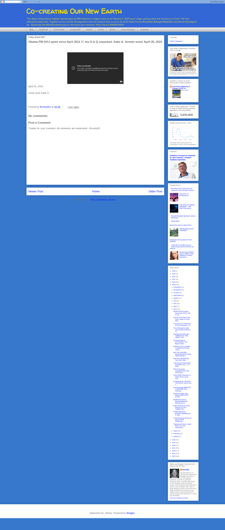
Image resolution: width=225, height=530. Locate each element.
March (176, 431)
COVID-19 (43, 30)
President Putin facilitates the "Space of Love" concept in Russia (182, 189)
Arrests (89, 30)
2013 (174, 453)
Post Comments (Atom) (102, 199)
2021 (174, 279)
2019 (174, 285)
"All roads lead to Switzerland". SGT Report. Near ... (180, 342)
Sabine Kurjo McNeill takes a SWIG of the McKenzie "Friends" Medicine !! (186, 254)
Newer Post (35, 191)
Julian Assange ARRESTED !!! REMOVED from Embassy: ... (182, 389)
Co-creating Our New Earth (74, 11)
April (175, 309)
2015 (174, 448)
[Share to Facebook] (75, 107)
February (177, 433)
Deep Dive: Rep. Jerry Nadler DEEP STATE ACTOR (180, 395)
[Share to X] (73, 107)
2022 (174, 276)
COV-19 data (58, 30)
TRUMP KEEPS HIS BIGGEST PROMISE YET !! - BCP (182, 413)
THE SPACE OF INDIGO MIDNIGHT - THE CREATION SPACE (187, 206)
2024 (174, 271)
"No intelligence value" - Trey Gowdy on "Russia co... (181, 329)
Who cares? (185, 90)
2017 (173, 442)
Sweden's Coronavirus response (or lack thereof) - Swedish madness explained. (182, 157)
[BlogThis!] (71, 107)
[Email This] (69, 107)
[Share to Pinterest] (78, 107)
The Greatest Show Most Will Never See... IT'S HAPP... (182, 364)
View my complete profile (179, 498)
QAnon (112, 30)
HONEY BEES (175, 221)
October (177, 293)
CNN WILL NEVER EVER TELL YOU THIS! (181, 359)
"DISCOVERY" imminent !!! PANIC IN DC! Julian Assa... (182, 376)
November (177, 290)
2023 (174, 274)
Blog (31, 30)
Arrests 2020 (75, 30)
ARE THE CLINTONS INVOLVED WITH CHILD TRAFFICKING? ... (182, 354)
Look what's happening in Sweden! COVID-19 (181, 87)
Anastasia (145, 30)
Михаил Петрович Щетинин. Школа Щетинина (183, 216)
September (178, 295)
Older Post (155, 191)
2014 (174, 451)
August (176, 298)
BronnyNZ (186, 470)
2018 (174, 440)
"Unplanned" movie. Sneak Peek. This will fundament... (182, 425)
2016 (174, 445)
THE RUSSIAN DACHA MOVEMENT (186, 229)
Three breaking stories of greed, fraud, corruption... (182, 419)
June (175, 303)
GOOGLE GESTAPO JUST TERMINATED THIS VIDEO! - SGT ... (181, 335)
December (177, 287)
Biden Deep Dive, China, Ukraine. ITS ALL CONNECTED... (181, 407)
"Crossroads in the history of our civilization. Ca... (182, 324)
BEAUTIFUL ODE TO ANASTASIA (180, 225)
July (175, 301)
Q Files (101, 30)
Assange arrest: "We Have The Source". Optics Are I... (182, 383)
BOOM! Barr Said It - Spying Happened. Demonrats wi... (180, 401)
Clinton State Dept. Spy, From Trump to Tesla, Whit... (181, 319)
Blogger (130, 513)
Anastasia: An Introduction (184, 194)
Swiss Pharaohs (128, 30)
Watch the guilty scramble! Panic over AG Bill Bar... (181, 370)
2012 (174, 456)
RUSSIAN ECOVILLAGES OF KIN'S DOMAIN (181, 240)
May (175, 306)
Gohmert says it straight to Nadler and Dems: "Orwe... (181, 348)
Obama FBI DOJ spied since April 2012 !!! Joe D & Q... (181, 313)
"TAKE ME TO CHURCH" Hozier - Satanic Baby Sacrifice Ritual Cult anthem (182, 246)
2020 (174, 282)
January (176, 436)
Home (96, 191)
